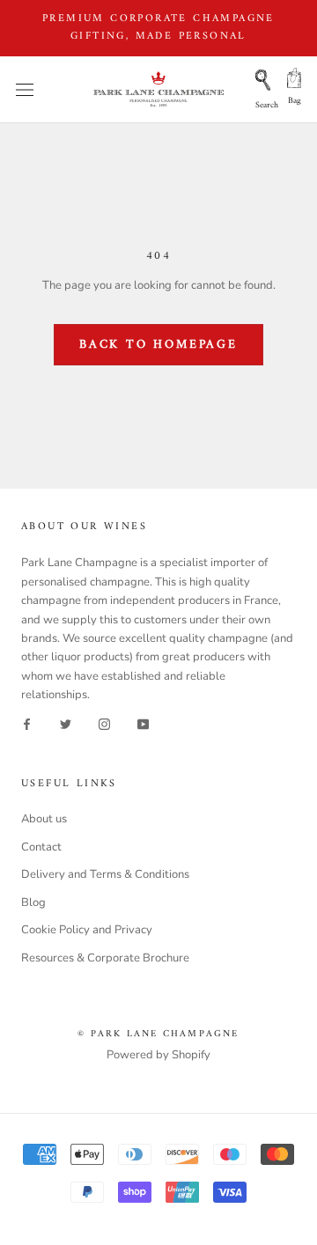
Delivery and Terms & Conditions (105, 874)
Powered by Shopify (158, 1055)
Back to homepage (158, 345)
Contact (41, 847)
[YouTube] (143, 724)
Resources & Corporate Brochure (105, 958)
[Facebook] (27, 724)
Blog (33, 902)
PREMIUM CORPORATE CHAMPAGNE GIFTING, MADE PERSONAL (158, 28)
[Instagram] (104, 724)
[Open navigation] (24, 90)
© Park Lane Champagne (158, 1034)
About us (44, 819)
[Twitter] (65, 724)
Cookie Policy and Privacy (86, 930)
